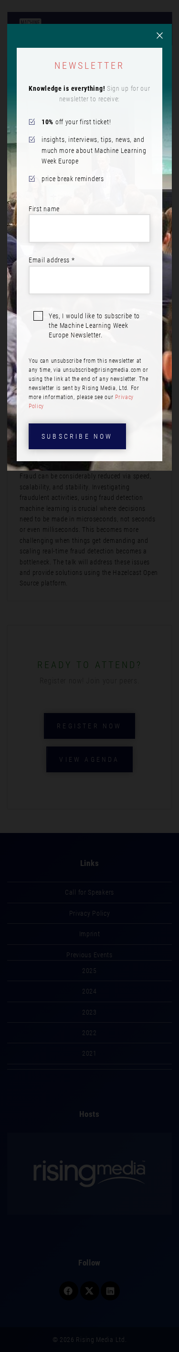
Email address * (52, 260)
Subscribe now (77, 436)
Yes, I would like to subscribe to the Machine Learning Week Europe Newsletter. (94, 325)
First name (44, 209)
